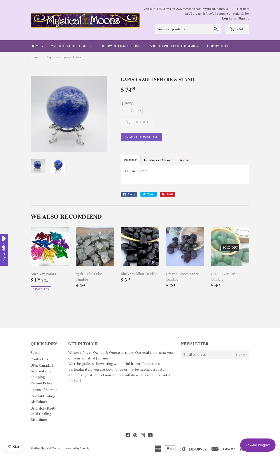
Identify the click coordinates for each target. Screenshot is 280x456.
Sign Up (241, 354)
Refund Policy (41, 383)
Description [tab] (130, 159)
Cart (240, 28)
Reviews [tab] (184, 160)
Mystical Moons (50, 448)
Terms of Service (44, 389)
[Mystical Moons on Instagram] (143, 435)
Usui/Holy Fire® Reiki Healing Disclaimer (43, 414)
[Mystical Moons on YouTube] (150, 435)
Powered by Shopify (77, 448)
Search (36, 352)
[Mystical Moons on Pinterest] (135, 435)
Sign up (243, 18)
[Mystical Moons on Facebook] (127, 435)
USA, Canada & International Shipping (42, 371)
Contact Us (39, 359)
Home (34, 57)
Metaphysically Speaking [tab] (158, 160)
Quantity (127, 103)
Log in (227, 18)
